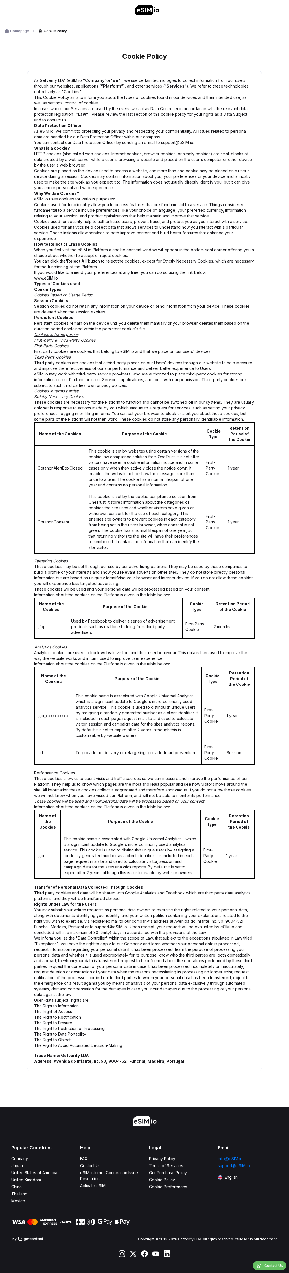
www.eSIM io (46, 278)
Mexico (18, 1200)
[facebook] (144, 1253)
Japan (17, 1165)
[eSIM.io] (147, 10)
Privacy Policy (162, 1158)
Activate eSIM (93, 1185)
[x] (133, 1253)
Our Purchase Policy (168, 1172)
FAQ (84, 1158)
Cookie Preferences (168, 1186)
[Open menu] (7, 10)
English (231, 1177)
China (16, 1186)
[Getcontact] (30, 1239)
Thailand (19, 1193)
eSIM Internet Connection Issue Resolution (109, 1175)
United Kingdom (26, 1179)
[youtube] (155, 1253)
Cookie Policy (162, 1179)
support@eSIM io (234, 1165)
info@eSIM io (230, 1158)
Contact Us (90, 1165)
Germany (19, 1158)
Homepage (19, 31)
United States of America (34, 1172)
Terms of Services (166, 1165)
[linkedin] (167, 1253)
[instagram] (122, 1253)
